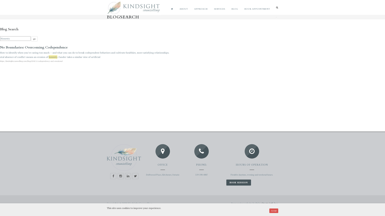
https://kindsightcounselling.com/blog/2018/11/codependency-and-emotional (31, 61)
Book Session (239, 182)
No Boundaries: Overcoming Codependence (34, 47)
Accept (274, 211)
